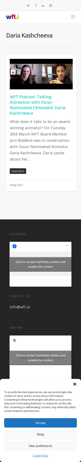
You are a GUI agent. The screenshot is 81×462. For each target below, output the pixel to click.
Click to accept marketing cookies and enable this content (40, 264)
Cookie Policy (40, 455)
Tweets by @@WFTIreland (40, 358)
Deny (40, 434)
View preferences (40, 446)
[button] (75, 384)
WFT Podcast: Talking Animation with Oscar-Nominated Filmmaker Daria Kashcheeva (37, 105)
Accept (40, 423)
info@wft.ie (20, 306)
